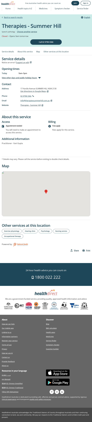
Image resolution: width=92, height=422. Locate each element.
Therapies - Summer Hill (30, 105)
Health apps (50, 332)
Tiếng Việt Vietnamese (10, 392)
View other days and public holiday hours (19, 78)
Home (8, 8)
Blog (47, 324)
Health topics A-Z (25, 8)
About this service (25, 51)
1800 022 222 (47, 277)
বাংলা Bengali (6, 379)
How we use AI (7, 353)
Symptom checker (62, 8)
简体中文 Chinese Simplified (12, 383)
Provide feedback (8, 361)
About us (5, 366)
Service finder (83, 8)
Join (75, 3)
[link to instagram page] (57, 392)
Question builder (52, 349)
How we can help (8, 324)
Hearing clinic (30, 231)
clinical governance (9, 399)
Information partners (10, 336)
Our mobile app (8, 328)
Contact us (6, 357)
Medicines (43, 8)
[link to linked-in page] (62, 392)
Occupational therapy (12, 236)
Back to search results (13, 17)
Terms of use (7, 345)
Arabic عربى (6, 375)
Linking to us (6, 332)
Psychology (45, 231)
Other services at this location (56, 51)
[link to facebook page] (52, 392)
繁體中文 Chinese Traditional (12, 388)
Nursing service (61, 231)
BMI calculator (51, 328)
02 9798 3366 (25, 96)
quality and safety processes (40, 399)
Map (38, 51)
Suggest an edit (22, 62)
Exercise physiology (11, 231)
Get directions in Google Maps (33, 91)
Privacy (4, 349)
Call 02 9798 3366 (46, 42)
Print (88, 250)
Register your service (10, 341)
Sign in (85, 3)
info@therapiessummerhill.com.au (35, 100)
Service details (8, 51)
